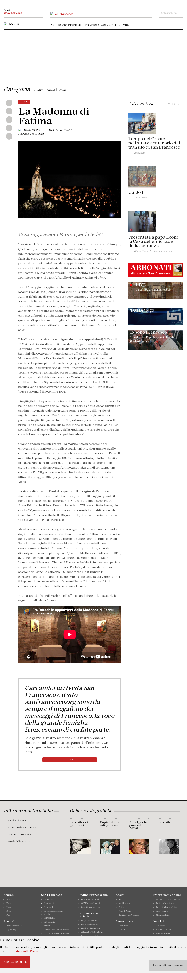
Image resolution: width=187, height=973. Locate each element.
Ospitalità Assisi (17, 820)
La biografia (49, 899)
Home (38, 89)
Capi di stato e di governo (109, 823)
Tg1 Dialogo (11, 929)
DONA (69, 759)
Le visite (165, 822)
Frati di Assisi (125, 911)
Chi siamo (160, 926)
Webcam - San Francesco (168, 899)
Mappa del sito (163, 915)
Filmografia (49, 918)
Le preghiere (50, 907)
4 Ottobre (48, 926)
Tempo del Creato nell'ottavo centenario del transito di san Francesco (154, 143)
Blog (8, 911)
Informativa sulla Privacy (23, 951)
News (51, 89)
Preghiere (92, 24)
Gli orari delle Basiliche (92, 932)
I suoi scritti (49, 903)
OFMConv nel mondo (91, 903)
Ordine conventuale (90, 899)
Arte (121, 899)
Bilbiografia (49, 922)
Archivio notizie (163, 929)
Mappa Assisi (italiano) (91, 936)
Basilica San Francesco (129, 915)
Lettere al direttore (165, 903)
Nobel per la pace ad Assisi (138, 824)
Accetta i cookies (15, 961)
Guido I (135, 192)
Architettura (124, 903)
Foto (118, 24)
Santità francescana (90, 907)
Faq (8, 915)
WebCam (106, 24)
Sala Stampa (162, 911)
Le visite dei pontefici (79, 823)
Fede (62, 89)
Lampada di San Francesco (56, 930)
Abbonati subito (163, 933)
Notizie (55, 24)
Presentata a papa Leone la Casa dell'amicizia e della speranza (153, 241)
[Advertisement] (93, 57)
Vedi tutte (175, 104)
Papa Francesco (14, 926)
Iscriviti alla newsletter (167, 907)
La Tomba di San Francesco (57, 933)
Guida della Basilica (19, 841)
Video (127, 24)
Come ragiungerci (89, 924)
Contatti (122, 929)
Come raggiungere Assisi (22, 827)
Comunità (123, 926)
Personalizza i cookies (168, 965)
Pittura (122, 907)
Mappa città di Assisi (20, 834)
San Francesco (72, 24)
